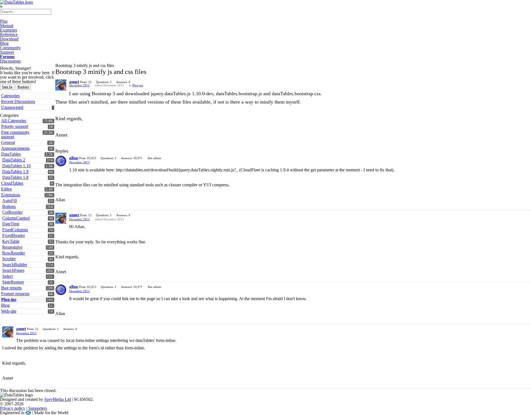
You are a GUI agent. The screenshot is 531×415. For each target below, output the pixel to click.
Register (23, 87)
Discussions (10, 61)
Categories (10, 95)
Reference (9, 34)
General (8, 142)
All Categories (13, 120)
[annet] (60, 85)
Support (7, 52)
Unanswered (12, 107)
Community (10, 47)
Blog (4, 43)
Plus (3, 21)
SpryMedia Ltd (57, 399)
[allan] (60, 161)
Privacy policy (12, 408)
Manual (6, 25)
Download (9, 39)
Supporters (37, 408)
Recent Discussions (18, 101)
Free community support (15, 134)
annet (74, 81)
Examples (8, 30)
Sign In (7, 87)
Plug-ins (137, 85)
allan (73, 158)
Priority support (14, 126)
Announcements (15, 148)
